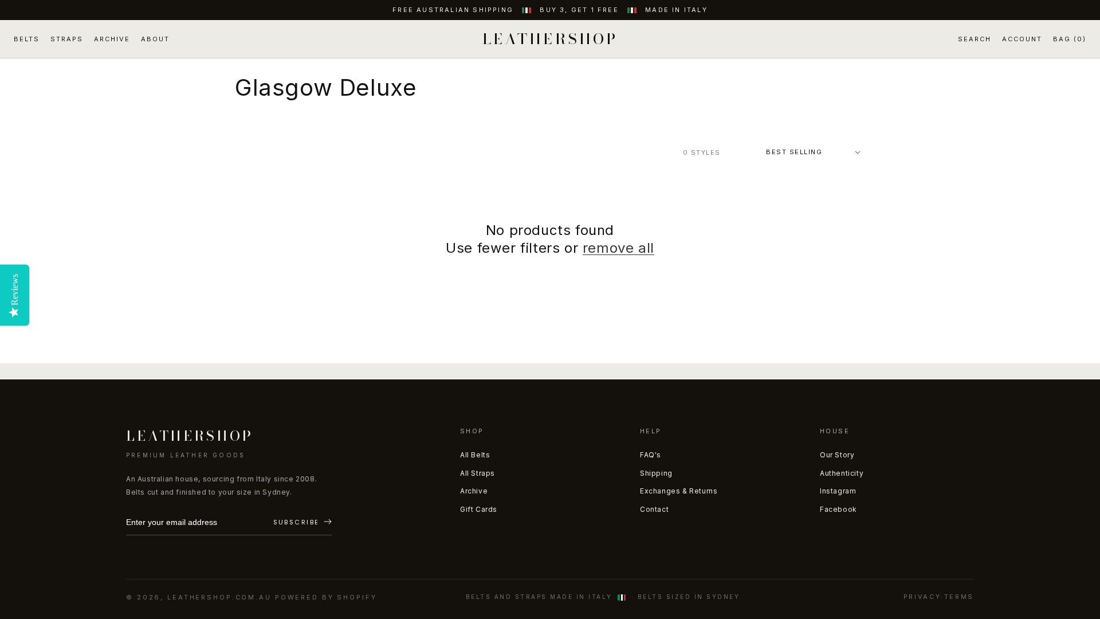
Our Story (837, 454)
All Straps (477, 473)
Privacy (922, 597)
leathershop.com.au (219, 597)
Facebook (838, 509)
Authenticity (841, 473)
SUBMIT (302, 522)
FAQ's (650, 454)
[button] (974, 39)
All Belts (475, 454)
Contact (654, 509)
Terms (959, 597)
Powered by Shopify (326, 597)
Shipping (656, 473)
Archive (474, 491)
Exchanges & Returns (678, 491)
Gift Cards (478, 509)
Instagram (838, 491)
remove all (618, 248)
